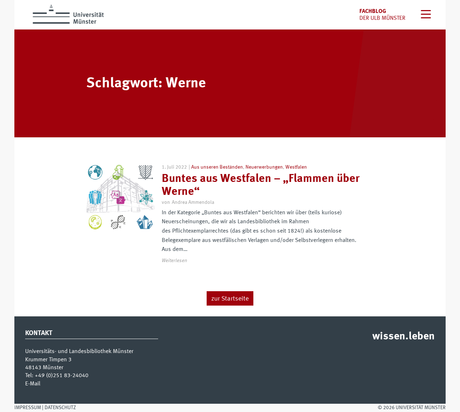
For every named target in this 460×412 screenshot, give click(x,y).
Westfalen (296, 167)
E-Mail (32, 384)
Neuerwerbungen (264, 167)
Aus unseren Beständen (217, 167)
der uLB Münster (382, 18)
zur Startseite (230, 299)
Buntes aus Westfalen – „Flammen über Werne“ (260, 185)
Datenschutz (60, 407)
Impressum (27, 407)
